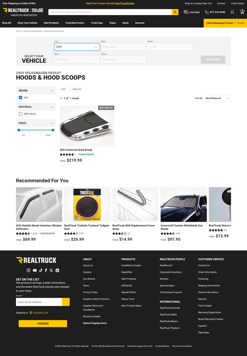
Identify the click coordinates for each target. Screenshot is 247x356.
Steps (113, 22)
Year (56, 41)
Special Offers (128, 292)
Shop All (6, 22)
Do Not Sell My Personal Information (108, 346)
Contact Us (204, 265)
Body (56, 54)
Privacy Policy (90, 292)
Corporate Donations (171, 272)
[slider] (18, 130)
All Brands (126, 285)
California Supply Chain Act (139, 346)
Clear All (77, 89)
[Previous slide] (19, 215)
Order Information (207, 272)
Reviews (164, 278)
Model (150, 41)
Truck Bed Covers (75, 22)
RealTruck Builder (124, 3)
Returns (202, 299)
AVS (26, 97)
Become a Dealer (91, 316)
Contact (221, 3)
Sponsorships (167, 285)
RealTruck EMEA (168, 314)
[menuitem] (6, 23)
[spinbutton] (23, 135)
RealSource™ (166, 265)
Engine (104, 54)
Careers (87, 272)
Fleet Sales (203, 332)
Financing (203, 278)
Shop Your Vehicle (27, 22)
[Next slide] (227, 215)
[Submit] (66, 302)
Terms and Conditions (182, 346)
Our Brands (89, 278)
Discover (140, 22)
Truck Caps (97, 22)
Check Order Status (208, 292)
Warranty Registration (209, 312)
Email (19, 296)
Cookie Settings (162, 346)
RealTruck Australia (170, 307)
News (86, 285)
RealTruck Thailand (170, 328)
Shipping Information (209, 285)
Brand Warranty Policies (210, 319)
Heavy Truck (127, 299)
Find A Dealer (205, 305)
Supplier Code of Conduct (96, 299)
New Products (51, 22)
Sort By (199, 98)
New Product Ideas (131, 305)
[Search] (175, 12)
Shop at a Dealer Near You (198, 3)
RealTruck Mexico (169, 321)
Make (103, 41)
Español (202, 325)
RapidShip (126, 272)
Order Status (237, 3)
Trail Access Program (171, 292)
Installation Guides (131, 265)
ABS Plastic (30, 113)
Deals (125, 22)
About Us (88, 265)
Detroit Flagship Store (95, 323)
